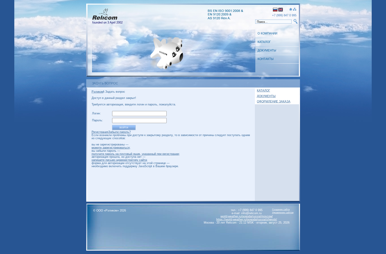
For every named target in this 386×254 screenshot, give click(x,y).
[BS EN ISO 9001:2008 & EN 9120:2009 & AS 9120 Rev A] (227, 18)
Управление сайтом (283, 212)
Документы (267, 50)
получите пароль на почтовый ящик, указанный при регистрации (135, 154)
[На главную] (290, 9)
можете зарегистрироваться (111, 147)
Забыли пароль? (119, 132)
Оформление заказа (273, 101)
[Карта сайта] (294, 9)
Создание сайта (281, 209)
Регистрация (100, 132)
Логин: (97, 113)
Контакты (266, 59)
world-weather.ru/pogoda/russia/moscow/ (246, 216)
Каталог (264, 42)
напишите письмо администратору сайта (119, 160)
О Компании (267, 33)
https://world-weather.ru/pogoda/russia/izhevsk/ (246, 219)
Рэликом (97, 91)
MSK (250, 222)
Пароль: (98, 120)
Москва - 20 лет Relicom (220, 222)
